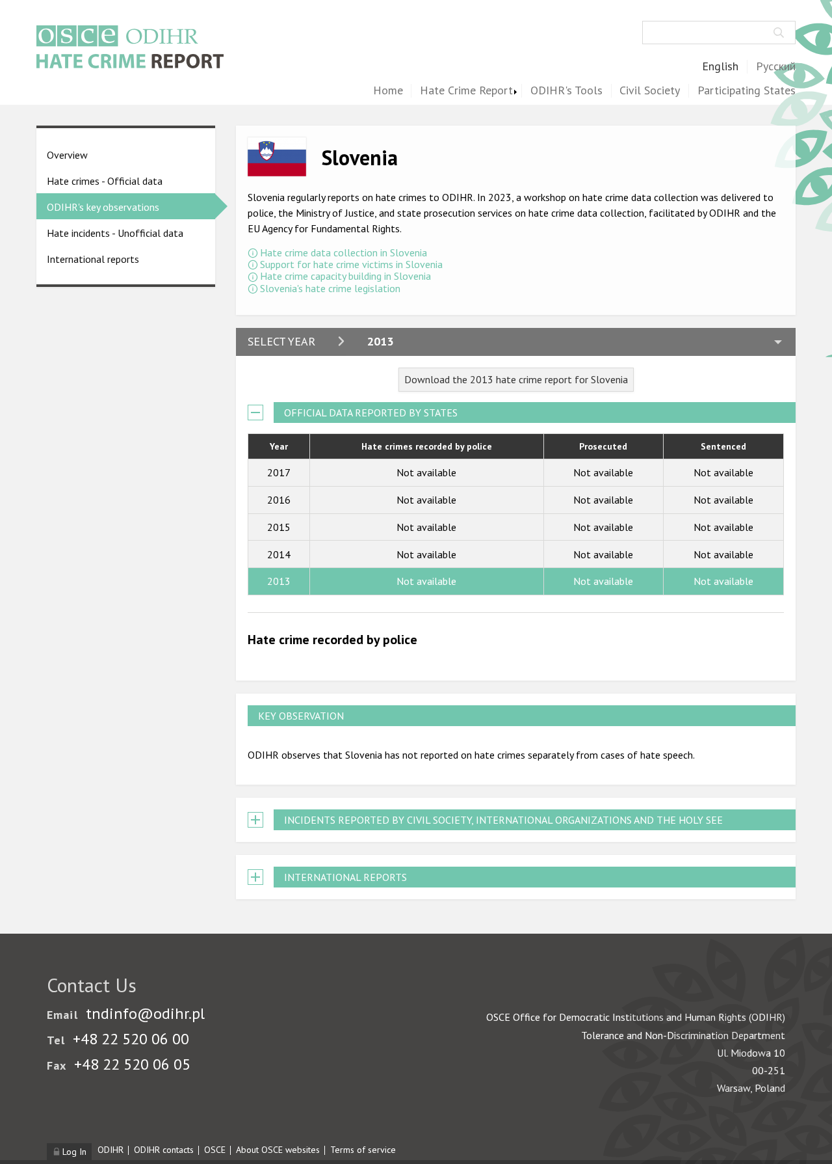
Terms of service (363, 1150)
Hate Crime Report (466, 91)
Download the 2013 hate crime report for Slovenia (516, 379)
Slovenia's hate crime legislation (330, 288)
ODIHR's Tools (566, 91)
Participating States (746, 91)
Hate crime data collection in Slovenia (343, 252)
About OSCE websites (278, 1150)
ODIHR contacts (164, 1150)
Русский (776, 67)
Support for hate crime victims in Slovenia (351, 264)
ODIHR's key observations (103, 206)
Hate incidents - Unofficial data (115, 232)
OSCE (215, 1150)
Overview (67, 154)
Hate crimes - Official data (104, 180)
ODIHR (111, 1150)
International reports (93, 258)
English (720, 67)
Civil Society (649, 91)
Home (388, 91)
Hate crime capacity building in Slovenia (345, 276)
